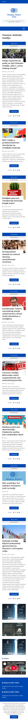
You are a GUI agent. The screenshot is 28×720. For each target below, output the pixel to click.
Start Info (6, 491)
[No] (26, 711)
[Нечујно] (21, 673)
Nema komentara (14, 46)
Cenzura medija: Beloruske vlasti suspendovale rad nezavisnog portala (12, 376)
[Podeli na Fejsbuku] (14, 115)
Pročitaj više (14, 111)
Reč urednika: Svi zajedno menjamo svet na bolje (11, 485)
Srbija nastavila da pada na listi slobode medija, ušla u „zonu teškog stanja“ (12, 64)
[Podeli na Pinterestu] (17, 115)
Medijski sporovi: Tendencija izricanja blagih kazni (12, 200)
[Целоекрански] (24, 673)
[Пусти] (4, 673)
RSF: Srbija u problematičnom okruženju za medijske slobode (11, 144)
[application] (14, 667)
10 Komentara (14, 468)
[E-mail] (19, 115)
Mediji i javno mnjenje (9, 71)
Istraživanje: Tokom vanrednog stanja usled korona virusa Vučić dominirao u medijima (12, 313)
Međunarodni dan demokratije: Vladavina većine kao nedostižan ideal (12, 431)
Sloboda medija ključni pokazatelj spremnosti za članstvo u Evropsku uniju (12, 546)
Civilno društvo (7, 206)
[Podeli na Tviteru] (15, 115)
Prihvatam (14, 717)
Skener (5, 438)
